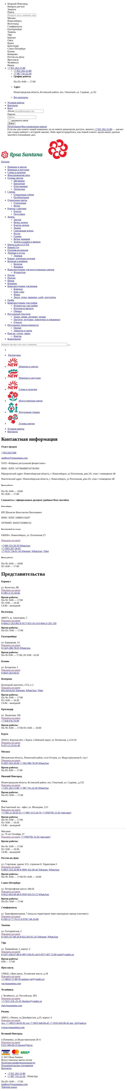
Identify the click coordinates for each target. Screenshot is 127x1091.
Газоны (17, 236)
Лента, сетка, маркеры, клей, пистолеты (35, 297)
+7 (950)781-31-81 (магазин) (56, 812)
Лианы (17, 228)
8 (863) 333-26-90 (10, 869)
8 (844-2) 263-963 (10, 623)
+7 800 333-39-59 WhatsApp (15, 545)
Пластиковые (21, 186)
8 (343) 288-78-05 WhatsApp (15, 648)
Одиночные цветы (17, 200)
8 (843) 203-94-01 (10, 673)
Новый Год (13, 247)
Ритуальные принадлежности (23, 325)
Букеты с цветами (16, 208)
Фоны (17, 294)
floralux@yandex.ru (32, 1001)
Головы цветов (15, 178)
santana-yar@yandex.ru (32, 979)
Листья (17, 219)
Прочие (11, 278)
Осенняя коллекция (17, 250)
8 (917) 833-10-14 (29, 623)
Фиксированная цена (18, 175)
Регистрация (14, 126)
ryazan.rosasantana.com (12, 1027)
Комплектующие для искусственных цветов (30, 269)
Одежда (18, 322)
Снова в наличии (16, 172)
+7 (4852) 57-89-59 (11, 979)
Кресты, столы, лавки (18, 333)
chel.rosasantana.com (11, 1005)
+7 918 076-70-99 (10, 720)
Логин (11, 111)
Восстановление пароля (34, 126)
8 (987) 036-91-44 (29, 954)
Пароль (11, 114)
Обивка (18, 311)
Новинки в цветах (17, 167)
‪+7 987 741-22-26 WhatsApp (34, 788)
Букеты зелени (21, 225)
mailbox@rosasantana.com (14, 458)
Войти (11, 123)
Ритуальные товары (29, 412)
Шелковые (19, 180)
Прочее (17, 328)
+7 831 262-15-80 (10, 788)
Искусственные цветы (30, 400)
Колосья (18, 264)
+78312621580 (8, 452)
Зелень (11, 217)
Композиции (14, 339)
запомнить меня (19, 120)
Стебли (11, 192)
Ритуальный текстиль (18, 314)
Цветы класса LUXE (18, 244)
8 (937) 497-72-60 (47, 954)
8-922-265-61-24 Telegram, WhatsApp (39, 936)
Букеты (17, 211)
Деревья (18, 255)
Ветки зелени (21, 222)
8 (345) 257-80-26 (10, 936)
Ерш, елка (19, 291)
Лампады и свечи (23, 330)
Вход (10, 108)
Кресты (18, 336)
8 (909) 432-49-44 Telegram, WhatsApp (39, 869)
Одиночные (20, 203)
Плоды (11, 275)
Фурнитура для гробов (26, 305)
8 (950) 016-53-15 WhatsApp (34, 894)
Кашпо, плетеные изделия (21, 258)
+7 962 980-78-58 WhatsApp (34, 763)
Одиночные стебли (24, 194)
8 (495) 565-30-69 (10, 763)
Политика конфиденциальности (18, 1062)
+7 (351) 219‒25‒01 (11, 1001)
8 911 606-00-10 (9, 1045)
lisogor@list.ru (25, 1045)
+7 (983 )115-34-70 (32, 812)
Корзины (12, 283)
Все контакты (21, 97)
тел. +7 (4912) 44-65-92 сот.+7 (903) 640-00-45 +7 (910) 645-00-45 (35, 1023)
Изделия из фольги (24, 308)
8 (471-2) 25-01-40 (10, 745)
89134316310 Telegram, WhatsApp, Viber (22, 690)
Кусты (17, 233)
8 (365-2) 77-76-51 (11, 919)
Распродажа (14, 355)
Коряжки (18, 266)
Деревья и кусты (16, 253)
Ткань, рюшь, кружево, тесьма (30, 316)
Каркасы (18, 289)
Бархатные (19, 183)
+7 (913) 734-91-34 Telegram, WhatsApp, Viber (25, 551)
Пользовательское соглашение (17, 1065)
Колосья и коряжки (17, 261)
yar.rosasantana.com (11, 983)
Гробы (10, 300)
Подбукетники (21, 197)
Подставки (19, 214)
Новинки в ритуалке (18, 169)
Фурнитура (20, 272)
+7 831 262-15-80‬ (16, 68)
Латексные (19, 189)
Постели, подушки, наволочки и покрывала (37, 319)
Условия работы (15, 102)
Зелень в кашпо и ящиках (27, 241)
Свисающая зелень (23, 230)
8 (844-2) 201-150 (47, 623)
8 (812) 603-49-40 (10, 894)
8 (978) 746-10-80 (30, 919)
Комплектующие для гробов (22, 303)
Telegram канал (9, 1087)
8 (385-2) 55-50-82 (10, 593)
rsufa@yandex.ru (65, 954)
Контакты (12, 105)
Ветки (17, 205)
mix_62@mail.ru (78, 1023)
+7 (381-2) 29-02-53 (11, 812)
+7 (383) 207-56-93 (11, 548)
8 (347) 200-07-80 (10, 954)
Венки (10, 280)
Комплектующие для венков (22, 286)
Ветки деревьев (22, 239)
